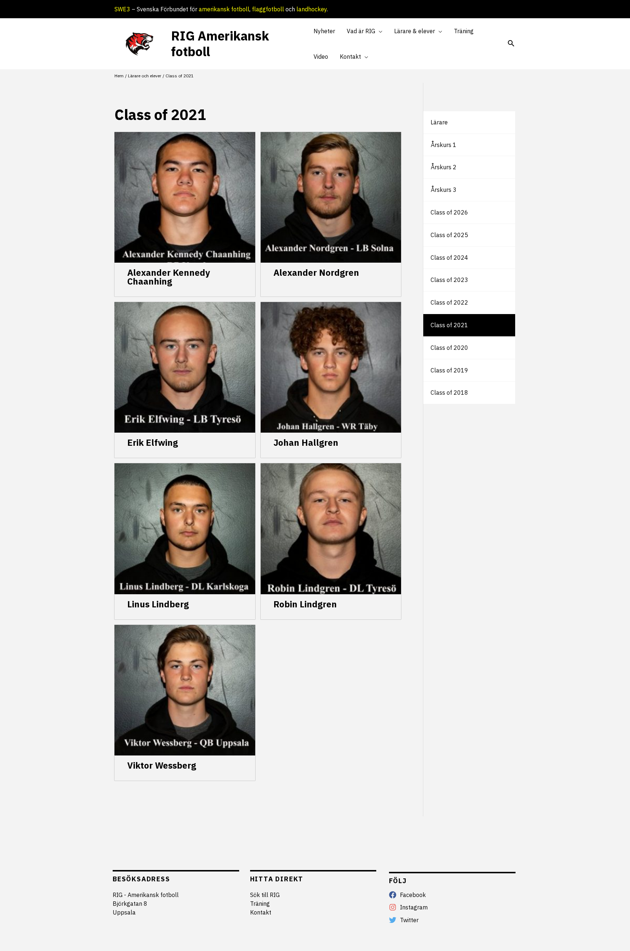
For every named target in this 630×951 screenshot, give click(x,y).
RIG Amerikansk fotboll (220, 43)
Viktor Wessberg (161, 765)
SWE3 (122, 9)
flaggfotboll (268, 9)
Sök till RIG (265, 894)
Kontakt (260, 912)
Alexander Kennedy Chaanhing (168, 277)
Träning (260, 903)
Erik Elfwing (152, 442)
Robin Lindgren (305, 604)
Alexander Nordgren (316, 272)
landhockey (311, 9)
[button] (378, 31)
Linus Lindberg (158, 604)
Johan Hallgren (305, 442)
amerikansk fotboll (224, 9)
